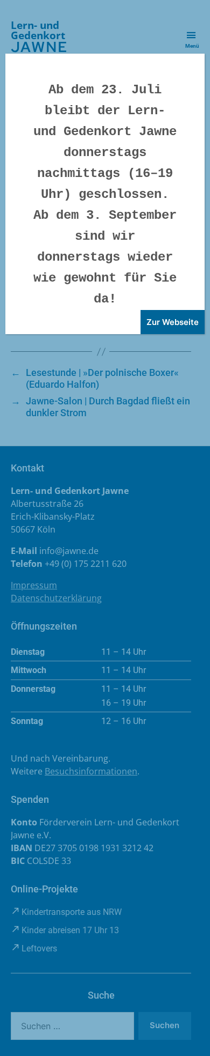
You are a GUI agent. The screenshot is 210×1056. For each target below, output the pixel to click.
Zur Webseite (172, 322)
